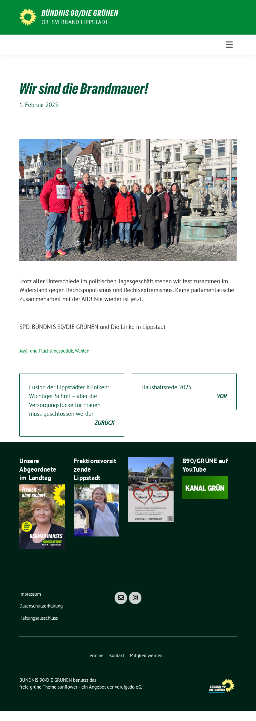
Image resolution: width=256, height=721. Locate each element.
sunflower (67, 687)
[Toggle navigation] (229, 44)
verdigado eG (128, 687)
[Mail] (121, 598)
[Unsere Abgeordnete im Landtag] (42, 516)
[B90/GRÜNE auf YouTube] (205, 486)
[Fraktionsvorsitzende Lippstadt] (96, 509)
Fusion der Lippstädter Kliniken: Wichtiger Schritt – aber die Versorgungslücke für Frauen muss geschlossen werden (72, 404)
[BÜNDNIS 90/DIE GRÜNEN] (28, 16)
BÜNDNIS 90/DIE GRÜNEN (80, 13)
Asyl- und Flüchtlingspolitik (46, 351)
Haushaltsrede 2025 (184, 391)
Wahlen (82, 351)
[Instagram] (135, 598)
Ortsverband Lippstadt (75, 22)
